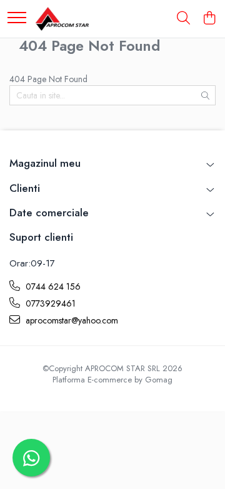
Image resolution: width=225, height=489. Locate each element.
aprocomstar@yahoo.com (70, 320)
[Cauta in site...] (183, 18)
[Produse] (17, 18)
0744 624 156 (52, 286)
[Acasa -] (61, 18)
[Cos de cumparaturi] (209, 18)
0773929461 (49, 303)
